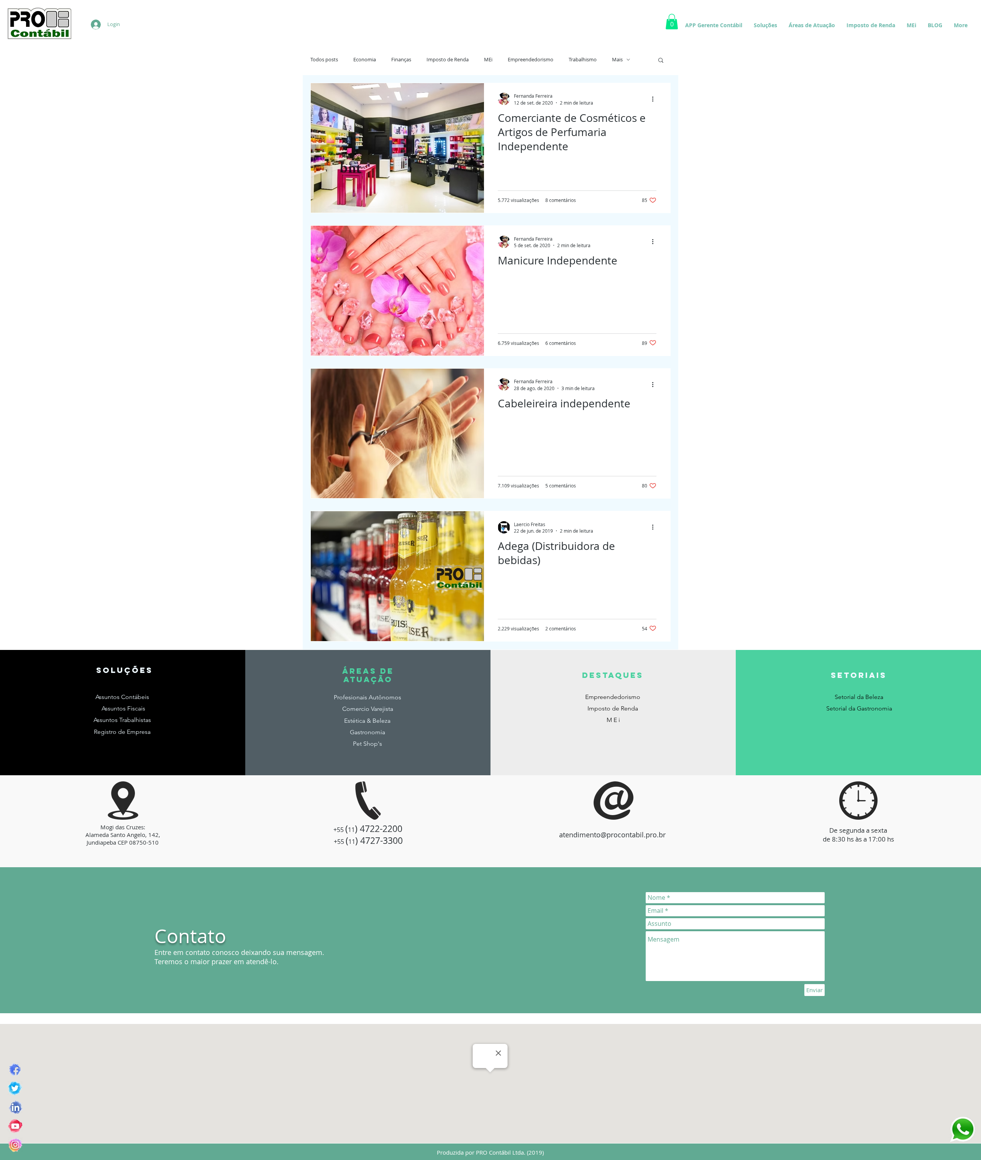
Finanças (401, 60)
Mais (617, 60)
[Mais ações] (655, 98)
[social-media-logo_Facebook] (15, 1069)
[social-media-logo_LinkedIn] (15, 1107)
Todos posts (324, 60)
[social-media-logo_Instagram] (15, 1144)
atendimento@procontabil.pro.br (612, 834)
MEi (488, 60)
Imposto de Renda (448, 60)
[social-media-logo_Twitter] (15, 1088)
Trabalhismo (583, 60)
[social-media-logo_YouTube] (15, 1126)
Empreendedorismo (530, 60)
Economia (364, 60)
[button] (660, 61)
